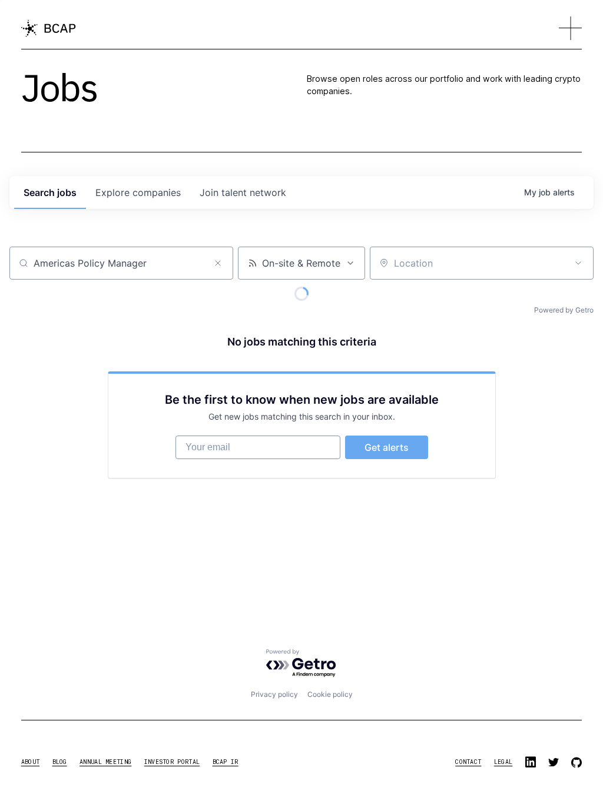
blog (59, 762)
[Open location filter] (578, 263)
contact (468, 762)
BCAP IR (225, 762)
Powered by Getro (564, 309)
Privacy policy (274, 694)
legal (503, 762)
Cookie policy (330, 694)
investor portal (172, 762)
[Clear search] (218, 263)
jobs (50, 192)
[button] (570, 28)
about (30, 762)
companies (138, 192)
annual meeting (105, 762)
